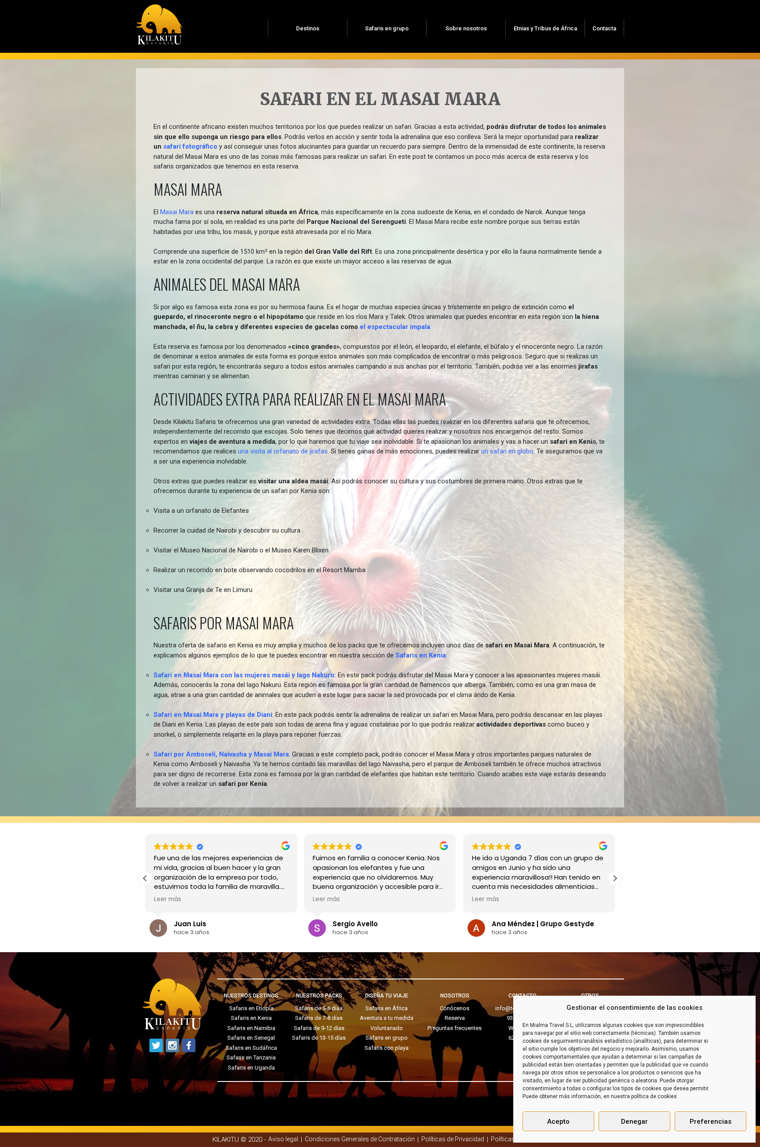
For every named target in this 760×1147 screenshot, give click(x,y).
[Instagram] (172, 1045)
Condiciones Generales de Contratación (360, 1139)
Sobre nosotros (466, 28)
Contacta (604, 28)
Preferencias (710, 1121)
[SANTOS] (159, 22)
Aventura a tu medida (386, 1018)
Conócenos (454, 1008)
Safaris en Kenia (251, 1018)
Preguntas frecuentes (455, 1028)
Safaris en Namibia (251, 1028)
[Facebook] (189, 1045)
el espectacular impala (395, 327)
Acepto (558, 1121)
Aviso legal (283, 1139)
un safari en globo (507, 451)
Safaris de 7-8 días (319, 1018)
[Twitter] (156, 1045)
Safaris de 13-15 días (319, 1037)
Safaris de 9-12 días (319, 1028)
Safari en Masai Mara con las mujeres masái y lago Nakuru (243, 675)
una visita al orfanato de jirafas (283, 451)
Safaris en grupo (387, 28)
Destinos (307, 28)
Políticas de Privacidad (452, 1139)
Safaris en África (386, 1008)
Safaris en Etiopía (251, 1008)
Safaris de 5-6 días (319, 1008)
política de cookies (654, 1096)
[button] (614, 878)
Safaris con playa (387, 1048)
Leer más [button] (167, 899)
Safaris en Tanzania (251, 1057)
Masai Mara (177, 212)
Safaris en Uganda (251, 1067)
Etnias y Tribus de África (545, 28)
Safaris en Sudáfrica (251, 1048)
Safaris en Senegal (251, 1037)
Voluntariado (386, 1028)
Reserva (455, 1018)
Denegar (634, 1121)
